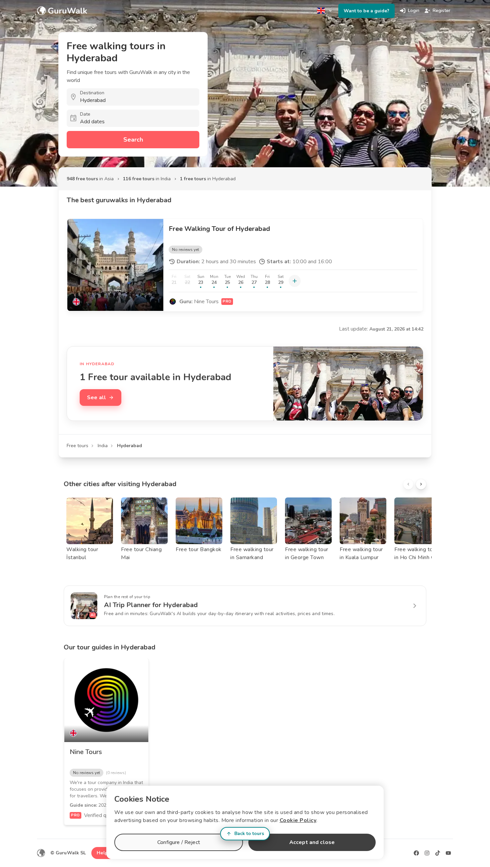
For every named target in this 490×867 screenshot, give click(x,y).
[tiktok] (437, 853)
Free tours (77, 445)
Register (441, 10)
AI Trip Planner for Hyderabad (151, 604)
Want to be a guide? (366, 11)
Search (133, 140)
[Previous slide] (408, 484)
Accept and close (312, 842)
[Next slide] (421, 484)
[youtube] (448, 853)
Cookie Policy (298, 820)
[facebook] (416, 853)
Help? (103, 853)
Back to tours (249, 833)
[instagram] (427, 853)
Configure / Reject (178, 842)
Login (413, 10)
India (103, 445)
